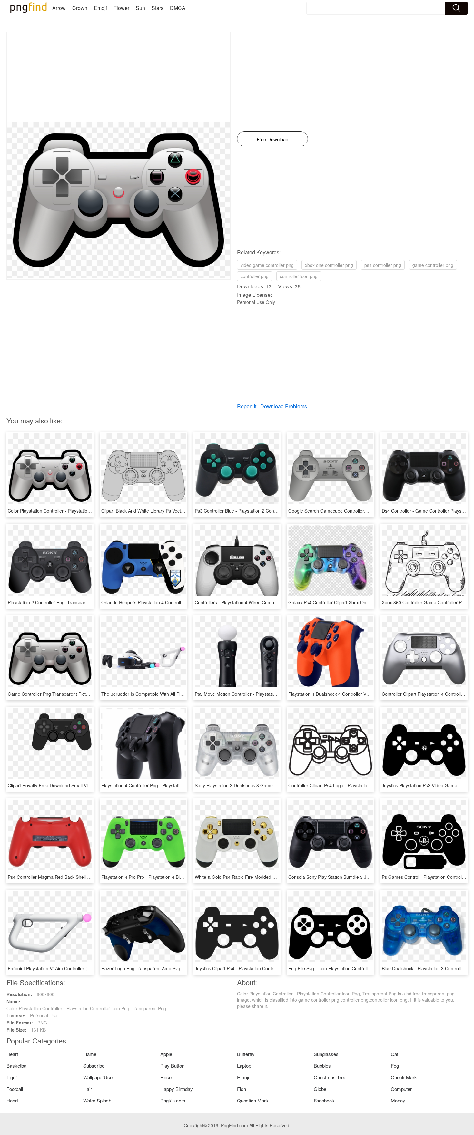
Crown (79, 8)
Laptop (244, 1065)
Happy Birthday (176, 1088)
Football (14, 1088)
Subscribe (93, 1065)
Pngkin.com (172, 1100)
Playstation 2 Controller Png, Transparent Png (54, 602)
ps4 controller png (382, 265)
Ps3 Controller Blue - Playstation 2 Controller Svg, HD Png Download (265, 511)
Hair (87, 1088)
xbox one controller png (329, 265)
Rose (166, 1077)
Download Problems (283, 406)
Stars (157, 8)
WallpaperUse (98, 1077)
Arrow (59, 8)
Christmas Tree (330, 1077)
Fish (241, 1088)
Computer (401, 1088)
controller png (255, 276)
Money (398, 1100)
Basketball (17, 1065)
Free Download (272, 139)
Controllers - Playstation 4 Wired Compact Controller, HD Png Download (268, 602)
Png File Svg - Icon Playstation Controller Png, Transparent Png (353, 968)
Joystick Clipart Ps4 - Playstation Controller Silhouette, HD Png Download (269, 968)
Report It (246, 406)
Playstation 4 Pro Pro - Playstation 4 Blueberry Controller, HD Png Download (178, 877)
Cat (394, 1054)
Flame (89, 1054)
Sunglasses (326, 1054)
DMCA (177, 8)
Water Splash (97, 1100)
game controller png (432, 265)
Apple (166, 1054)
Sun (140, 8)
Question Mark (252, 1100)
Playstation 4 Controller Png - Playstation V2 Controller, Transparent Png (175, 785)
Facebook (324, 1100)
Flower (121, 8)
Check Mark (404, 1077)
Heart (12, 1054)
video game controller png (267, 265)
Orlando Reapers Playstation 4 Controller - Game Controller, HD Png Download (182, 602)
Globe (320, 1088)
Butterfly (246, 1054)
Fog (395, 1065)
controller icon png (299, 276)
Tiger (11, 1077)
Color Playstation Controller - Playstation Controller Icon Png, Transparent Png (87, 511)
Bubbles (322, 1065)
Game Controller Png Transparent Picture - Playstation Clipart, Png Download (87, 694)
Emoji (100, 8)
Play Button (172, 1065)
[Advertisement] (118, 77)
